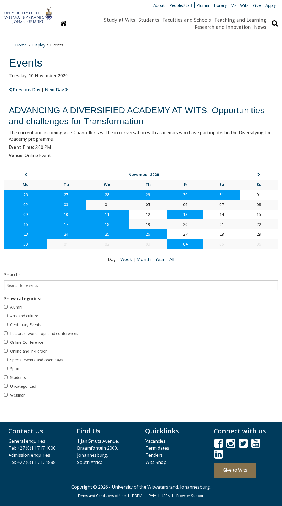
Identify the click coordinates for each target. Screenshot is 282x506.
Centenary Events (25, 324)
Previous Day (26, 90)
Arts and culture (23, 315)
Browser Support (190, 495)
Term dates (157, 448)
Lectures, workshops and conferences (43, 333)
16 (25, 224)
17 (66, 224)
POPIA (137, 495)
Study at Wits (119, 19)
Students (149, 19)
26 (25, 194)
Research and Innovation (223, 27)
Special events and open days (36, 359)
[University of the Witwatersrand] (28, 12)
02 (25, 204)
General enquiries (27, 441)
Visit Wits (239, 5)
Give (257, 5)
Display (38, 45)
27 (66, 194)
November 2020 (143, 174)
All (171, 259)
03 (66, 204)
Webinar (17, 395)
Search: (12, 275)
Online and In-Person (28, 351)
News (260, 27)
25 (107, 234)
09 (25, 214)
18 (107, 224)
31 (221, 194)
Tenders (154, 455)
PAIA (152, 495)
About (159, 5)
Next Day (55, 90)
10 (66, 214)
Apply (270, 5)
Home (21, 45)
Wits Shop (155, 462)
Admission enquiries (29, 455)
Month (144, 259)
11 (107, 214)
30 (185, 194)
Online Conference (26, 342)
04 (185, 244)
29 (148, 194)
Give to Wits (235, 470)
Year (160, 259)
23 (25, 234)
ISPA (166, 495)
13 (185, 214)
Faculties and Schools (186, 19)
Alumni (203, 5)
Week (126, 259)
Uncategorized (22, 386)
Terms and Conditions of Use (102, 495)
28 (107, 194)
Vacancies (155, 441)
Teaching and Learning (240, 19)
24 (66, 234)
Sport (14, 368)
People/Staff (180, 5)
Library (220, 5)
